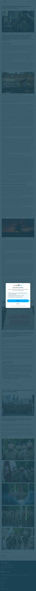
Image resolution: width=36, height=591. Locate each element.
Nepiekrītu (18, 303)
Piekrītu (18, 300)
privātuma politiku (20, 290)
